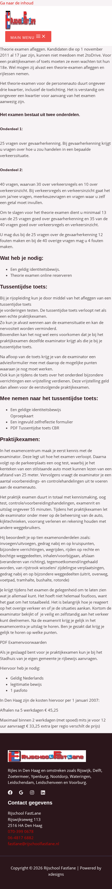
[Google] (21, 793)
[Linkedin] (43, 793)
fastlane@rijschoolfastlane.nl (33, 843)
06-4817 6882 (21, 837)
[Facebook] (10, 793)
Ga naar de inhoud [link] (16, 2)
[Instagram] (32, 793)
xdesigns (56, 874)
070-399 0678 (21, 831)
